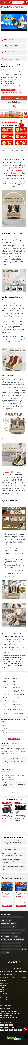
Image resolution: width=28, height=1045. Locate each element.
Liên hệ (2, 991)
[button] (14, 21)
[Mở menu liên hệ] (25, 1029)
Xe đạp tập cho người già (20, 930)
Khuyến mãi (3, 985)
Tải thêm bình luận (14, 792)
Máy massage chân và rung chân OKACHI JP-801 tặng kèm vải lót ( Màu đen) (7, 816)
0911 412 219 (7, 1015)
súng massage (4, 949)
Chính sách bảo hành (5, 1001)
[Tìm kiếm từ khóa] (22, 2)
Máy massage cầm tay (5, 917)
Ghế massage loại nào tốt (6, 920)
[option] (14, 21)
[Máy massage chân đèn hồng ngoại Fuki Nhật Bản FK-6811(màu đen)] (20, 808)
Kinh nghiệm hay (4, 983)
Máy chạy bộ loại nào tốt (17, 917)
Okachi (2, 987)
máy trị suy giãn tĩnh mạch (6, 939)
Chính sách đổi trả (4, 999)
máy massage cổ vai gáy (6, 942)
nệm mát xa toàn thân (13, 949)
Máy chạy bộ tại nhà (16, 933)
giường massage (23, 949)
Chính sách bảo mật (5, 1003)
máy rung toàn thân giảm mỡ (7, 946)
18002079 (7, 1011)
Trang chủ (2, 6)
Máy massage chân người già (7, 930)
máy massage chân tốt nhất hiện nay (8, 926)
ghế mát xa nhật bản (5, 936)
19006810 (8, 1017)
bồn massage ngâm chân (19, 939)
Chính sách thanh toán (5, 1005)
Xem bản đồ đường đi (6, 903)
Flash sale (2, 989)
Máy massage (9, 6)
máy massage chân (17, 942)
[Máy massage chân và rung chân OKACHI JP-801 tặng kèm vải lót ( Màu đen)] (7, 808)
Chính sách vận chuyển (6, 995)
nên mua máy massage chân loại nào (8, 923)
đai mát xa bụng (18, 946)
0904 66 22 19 (9, 1013)
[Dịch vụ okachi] (14, 133)
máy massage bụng (5, 952)
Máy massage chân (18, 6)
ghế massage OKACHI (5, 933)
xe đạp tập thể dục (15, 936)
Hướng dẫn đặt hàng (5, 997)
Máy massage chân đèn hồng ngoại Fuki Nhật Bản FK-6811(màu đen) (20, 816)
